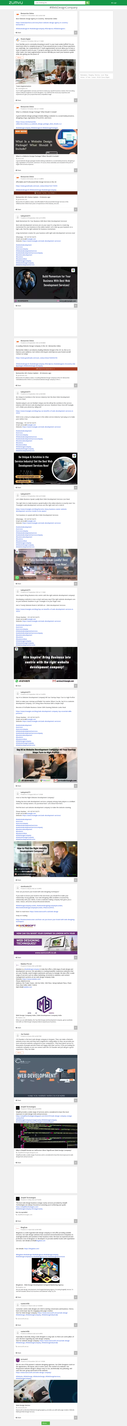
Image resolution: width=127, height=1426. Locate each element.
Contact (93, 77)
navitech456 (25, 1304)
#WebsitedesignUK (22, 29)
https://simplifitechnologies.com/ (27, 1207)
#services (19, 247)
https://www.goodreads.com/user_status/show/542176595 (36, 186)
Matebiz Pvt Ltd (26, 964)
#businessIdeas (21, 259)
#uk (74, 364)
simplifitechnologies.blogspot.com (28, 1152)
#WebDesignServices (53, 1376)
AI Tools (88, 77)
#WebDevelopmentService (25, 265)
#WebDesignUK (36, 128)
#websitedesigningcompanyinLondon (49, 906)
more (44, 1423)
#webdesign (28, 1254)
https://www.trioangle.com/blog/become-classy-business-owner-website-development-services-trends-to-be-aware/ (41, 510)
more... (19, 57)
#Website (19, 1376)
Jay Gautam (25, 1034)
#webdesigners (59, 364)
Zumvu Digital (105, 77)
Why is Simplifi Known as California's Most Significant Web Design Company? (43, 1150)
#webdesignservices (40, 1256)
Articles (82, 77)
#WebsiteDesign (35, 190)
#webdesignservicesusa (56, 1256)
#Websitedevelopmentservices (27, 631)
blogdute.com (40, 1241)
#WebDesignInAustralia (50, 1315)
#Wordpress (49, 29)
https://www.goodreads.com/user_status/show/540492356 (36, 358)
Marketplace (83, 75)
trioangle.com (31, 239)
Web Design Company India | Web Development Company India (39, 1015)
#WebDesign (20, 1315)
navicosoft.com (22, 1408)
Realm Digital (25, 39)
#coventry (68, 364)
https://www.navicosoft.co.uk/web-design (44, 911)
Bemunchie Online (27, 13)
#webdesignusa (37, 1254)
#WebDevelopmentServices (25, 645)
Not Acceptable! (21, 1212)
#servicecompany (22, 249)
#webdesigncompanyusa (24, 1256)
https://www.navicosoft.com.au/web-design (53, 1313)
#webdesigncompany (37, 29)
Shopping (91, 75)
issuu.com (21, 158)
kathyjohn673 (25, 216)
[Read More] (75, 32)
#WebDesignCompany (23, 261)
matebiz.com (27, 987)
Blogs (106, 75)
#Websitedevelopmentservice (26, 251)
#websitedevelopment (24, 245)
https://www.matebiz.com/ (31, 979)
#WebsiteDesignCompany (25, 263)
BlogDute (24, 1227)
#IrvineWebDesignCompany (25, 1122)
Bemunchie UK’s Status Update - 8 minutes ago (33, 197)
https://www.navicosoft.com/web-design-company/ (33, 1372)
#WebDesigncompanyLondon (26, 906)
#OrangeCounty (37, 1209)
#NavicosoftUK (48, 908)
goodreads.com (22, 199)
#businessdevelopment (24, 255)
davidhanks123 (26, 886)
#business (19, 257)
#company (39, 366)
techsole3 (24, 1359)
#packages (19, 366)
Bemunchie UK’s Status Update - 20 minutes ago (33, 373)
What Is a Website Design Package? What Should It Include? (37, 156)
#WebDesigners (59, 29)
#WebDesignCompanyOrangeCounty (28, 1120)
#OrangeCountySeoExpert (45, 1122)
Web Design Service (23, 1405)
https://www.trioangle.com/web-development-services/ (41, 241)
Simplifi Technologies (28, 1107)
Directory (97, 75)
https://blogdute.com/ (31, 1249)
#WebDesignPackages (50, 128)
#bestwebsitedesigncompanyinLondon (29, 908)
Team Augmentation (23, 86)
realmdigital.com (22, 88)
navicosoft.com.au (22, 1319)
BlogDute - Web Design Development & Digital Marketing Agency (40, 1285)
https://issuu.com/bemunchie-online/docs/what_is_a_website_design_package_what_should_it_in (39, 123)
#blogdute (19, 1254)
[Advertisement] (30, 322)
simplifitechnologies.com (24, 1215)
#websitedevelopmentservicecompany (29, 253)
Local (102, 75)
